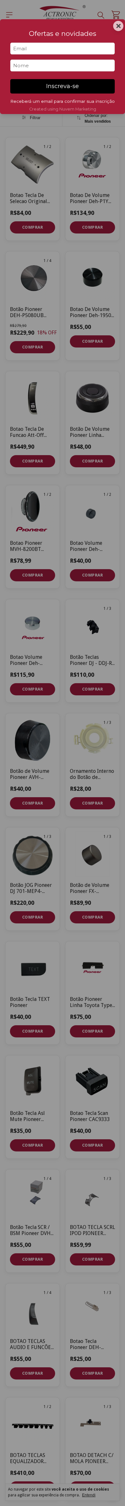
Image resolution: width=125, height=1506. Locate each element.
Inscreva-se (62, 86)
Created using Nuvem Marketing (62, 109)
